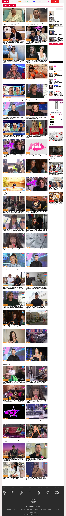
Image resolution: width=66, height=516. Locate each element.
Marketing (56, 491)
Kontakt (56, 490)
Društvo (4, 490)
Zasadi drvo (4, 494)
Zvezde (12, 490)
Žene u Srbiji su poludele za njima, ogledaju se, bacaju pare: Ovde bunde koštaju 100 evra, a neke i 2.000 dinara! (56, 188)
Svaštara (30, 490)
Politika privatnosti (57, 494)
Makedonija (47, 494)
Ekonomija (4, 492)
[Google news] (39, 506)
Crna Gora (47, 493)
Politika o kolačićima (57, 492)
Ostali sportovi (22, 492)
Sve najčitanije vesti (56, 43)
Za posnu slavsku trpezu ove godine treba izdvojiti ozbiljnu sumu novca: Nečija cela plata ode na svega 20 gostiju (56, 203)
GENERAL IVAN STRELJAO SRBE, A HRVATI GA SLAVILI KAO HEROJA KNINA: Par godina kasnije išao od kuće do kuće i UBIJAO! (56, 158)
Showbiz (13, 487)
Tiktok (29, 491)
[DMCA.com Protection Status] (33, 512)
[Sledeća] (41, 484)
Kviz (12, 492)
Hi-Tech (39, 493)
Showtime (21, 494)
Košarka (21, 490)
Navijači (21, 493)
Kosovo (4, 495)
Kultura (38, 494)
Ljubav (38, 491)
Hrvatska (47, 491)
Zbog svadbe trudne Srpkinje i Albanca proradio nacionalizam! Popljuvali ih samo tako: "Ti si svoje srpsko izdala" (56, 173)
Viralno (30, 487)
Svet (47, 487)
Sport (21, 487)
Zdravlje (39, 492)
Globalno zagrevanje (49, 490)
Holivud (12, 491)
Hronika (4, 491)
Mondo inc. (57, 487)
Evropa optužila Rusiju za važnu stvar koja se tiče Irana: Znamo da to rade (58, 12)
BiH (46, 492)
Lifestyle (40, 487)
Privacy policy (57, 495)
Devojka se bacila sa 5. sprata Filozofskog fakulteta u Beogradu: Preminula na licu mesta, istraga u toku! (58, 19)
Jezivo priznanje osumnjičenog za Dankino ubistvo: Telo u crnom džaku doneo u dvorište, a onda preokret (58, 39)
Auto (46, 495)
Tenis (21, 491)
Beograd (4, 493)
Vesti (4, 487)
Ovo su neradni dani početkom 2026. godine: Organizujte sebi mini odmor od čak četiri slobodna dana (56, 143)
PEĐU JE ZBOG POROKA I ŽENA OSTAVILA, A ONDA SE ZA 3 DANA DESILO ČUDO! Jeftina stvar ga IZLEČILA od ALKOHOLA (58, 33)
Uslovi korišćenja (57, 493)
